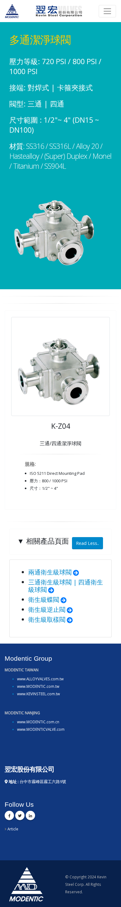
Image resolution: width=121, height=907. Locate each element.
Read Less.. (87, 543)
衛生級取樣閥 (46, 619)
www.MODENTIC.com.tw (38, 686)
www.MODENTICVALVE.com (41, 729)
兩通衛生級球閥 (50, 572)
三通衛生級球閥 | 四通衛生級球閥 (65, 586)
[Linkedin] (30, 815)
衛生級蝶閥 (43, 599)
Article (12, 828)
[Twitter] (20, 815)
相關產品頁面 (58, 541)
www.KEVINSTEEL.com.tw (38, 693)
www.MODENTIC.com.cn (38, 721)
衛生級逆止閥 (46, 609)
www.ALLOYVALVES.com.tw (40, 678)
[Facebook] (9, 815)
